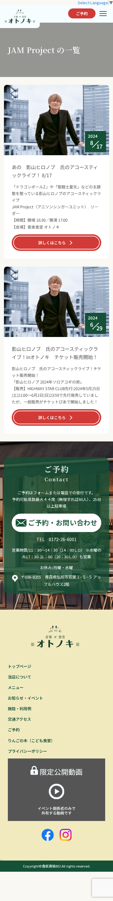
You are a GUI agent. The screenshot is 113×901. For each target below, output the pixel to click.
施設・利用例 (19, 708)
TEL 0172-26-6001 (56, 539)
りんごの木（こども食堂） (31, 740)
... (1, 858)
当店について (19, 677)
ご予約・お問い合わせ (62, 522)
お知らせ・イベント (25, 698)
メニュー (16, 687)
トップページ (19, 666)
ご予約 (82, 13)
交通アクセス (19, 719)
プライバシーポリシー (27, 751)
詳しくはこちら (52, 242)
